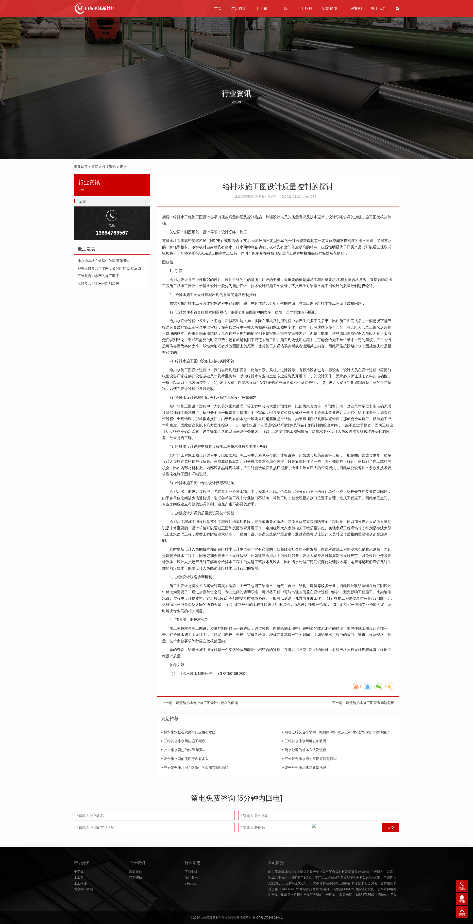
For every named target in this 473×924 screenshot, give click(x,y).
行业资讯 (109, 167)
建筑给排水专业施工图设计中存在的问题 (207, 703)
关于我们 (379, 8)
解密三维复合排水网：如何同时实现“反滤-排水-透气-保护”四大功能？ (337, 732)
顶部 (462, 914)
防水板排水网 (83, 889)
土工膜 (282, 8)
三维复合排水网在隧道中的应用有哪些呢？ (196, 768)
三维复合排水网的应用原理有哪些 (310, 759)
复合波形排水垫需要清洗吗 (305, 768)
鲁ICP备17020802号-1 (268, 917)
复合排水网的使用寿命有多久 (186, 759)
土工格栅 (305, 8)
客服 (462, 901)
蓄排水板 (169, 241)
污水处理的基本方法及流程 (305, 750)
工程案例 (354, 8)
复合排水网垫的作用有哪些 (184, 750)
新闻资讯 (191, 877)
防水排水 (239, 8)
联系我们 (135, 872)
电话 (462, 888)
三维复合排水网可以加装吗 (305, 741)
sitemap (190, 883)
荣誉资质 (329, 8)
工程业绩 (191, 872)
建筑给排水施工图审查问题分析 (370, 703)
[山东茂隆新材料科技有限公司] (94, 8)
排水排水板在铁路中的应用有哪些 (189, 732)
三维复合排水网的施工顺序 (184, 741)
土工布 (261, 8)
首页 (218, 8)
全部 (82, 201)
